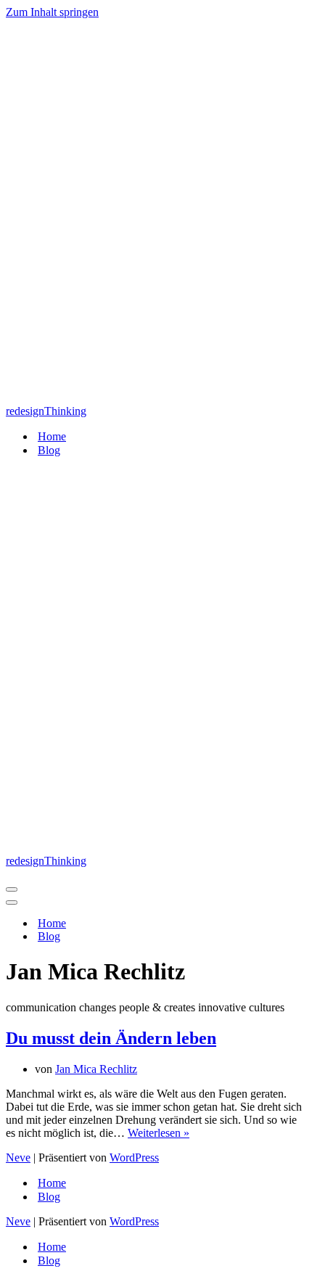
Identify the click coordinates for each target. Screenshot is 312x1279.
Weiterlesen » (158, 1133)
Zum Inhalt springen (52, 12)
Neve (18, 1157)
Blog (49, 450)
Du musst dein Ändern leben (111, 1038)
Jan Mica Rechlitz (96, 1069)
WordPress (134, 1157)
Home (52, 436)
